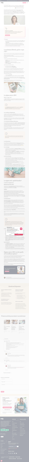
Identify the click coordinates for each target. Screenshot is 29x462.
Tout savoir (10, 234)
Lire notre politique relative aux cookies (10, 232)
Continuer (19, 234)
